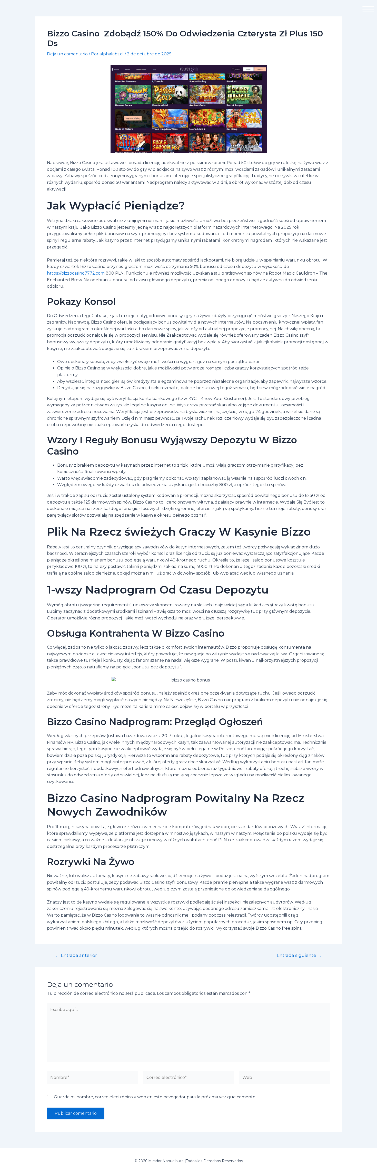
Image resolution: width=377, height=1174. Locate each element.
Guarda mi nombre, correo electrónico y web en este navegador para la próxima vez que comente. (155, 1097)
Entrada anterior (76, 955)
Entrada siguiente (299, 955)
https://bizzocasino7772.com (76, 273)
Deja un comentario (67, 54)
